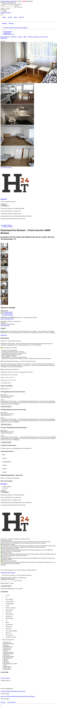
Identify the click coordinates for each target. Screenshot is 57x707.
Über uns (18, 691)
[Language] (2, 14)
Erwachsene (12, 579)
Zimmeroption (23, 577)
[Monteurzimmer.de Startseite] (8, 1)
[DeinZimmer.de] (35, 686)
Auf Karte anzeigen (5, 325)
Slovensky (21, 17)
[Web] (7, 676)
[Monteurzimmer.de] (8, 686)
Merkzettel (11, 23)
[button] (3, 20)
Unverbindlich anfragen (6, 167)
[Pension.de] (22, 686)
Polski (15, 17)
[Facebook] (2, 676)
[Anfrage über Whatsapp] (10, 676)
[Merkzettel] (11, 12)
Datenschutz (22, 696)
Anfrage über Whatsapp (7, 315)
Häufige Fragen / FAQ (9, 34)
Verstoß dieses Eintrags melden (8, 572)
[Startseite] (8, 223)
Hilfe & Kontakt (12, 691)
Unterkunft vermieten (6, 12)
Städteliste (4, 23)
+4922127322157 (8, 312)
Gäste (8, 8)
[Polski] (5, 25)
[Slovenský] (6, 25)
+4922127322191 (8, 313)
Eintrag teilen (4, 38)
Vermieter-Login (7, 27)
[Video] (4, 676)
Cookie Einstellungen (30, 696)
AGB (7, 696)
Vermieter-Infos (7, 33)
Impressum (3, 696)
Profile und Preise (8, 31)
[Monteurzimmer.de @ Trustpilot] (11, 702)
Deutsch (10, 17)
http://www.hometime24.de (7, 318)
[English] (1, 25)
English (4, 17)
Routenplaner (4, 335)
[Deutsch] (3, 25)
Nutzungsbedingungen (13, 696)
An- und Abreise (18, 7)
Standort (17, 5)
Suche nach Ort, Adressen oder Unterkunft (12, 4)
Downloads (22, 691)
